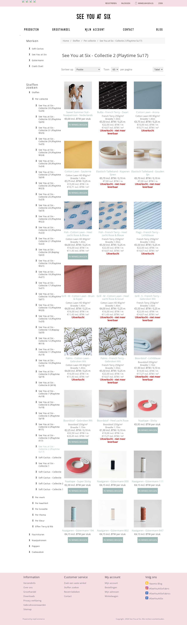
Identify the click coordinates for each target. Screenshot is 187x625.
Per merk (40, 497)
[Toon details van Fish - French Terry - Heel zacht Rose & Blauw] (113, 215)
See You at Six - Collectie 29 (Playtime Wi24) (50, 152)
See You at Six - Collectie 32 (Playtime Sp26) (50, 119)
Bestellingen (111, 587)
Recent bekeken (72, 591)
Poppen (36, 546)
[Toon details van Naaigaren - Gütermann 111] (148, 464)
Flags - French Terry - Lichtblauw (147, 234)
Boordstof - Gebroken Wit (77, 420)
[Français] (31, 2)
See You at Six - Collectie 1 (47, 464)
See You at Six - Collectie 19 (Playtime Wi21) (50, 263)
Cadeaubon (38, 552)
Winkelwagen (111, 596)
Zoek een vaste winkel (75, 583)
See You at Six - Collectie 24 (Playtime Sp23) (50, 208)
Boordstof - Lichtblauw (147, 358)
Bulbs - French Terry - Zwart (112, 112)
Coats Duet (37, 66)
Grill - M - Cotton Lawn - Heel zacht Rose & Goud (113, 298)
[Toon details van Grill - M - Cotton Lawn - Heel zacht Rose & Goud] (113, 279)
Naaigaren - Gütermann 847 (147, 530)
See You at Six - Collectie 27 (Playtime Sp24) (50, 175)
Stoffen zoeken (71, 587)
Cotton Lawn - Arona (147, 112)
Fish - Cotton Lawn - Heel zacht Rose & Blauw (78, 234)
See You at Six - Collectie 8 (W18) (47, 384)
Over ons (28, 587)
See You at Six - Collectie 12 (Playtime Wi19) (50, 341)
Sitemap (27, 609)
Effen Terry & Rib (44, 526)
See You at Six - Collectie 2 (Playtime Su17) (49, 449)
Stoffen (76, 40)
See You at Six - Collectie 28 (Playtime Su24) (50, 164)
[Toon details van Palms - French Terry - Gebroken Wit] (113, 341)
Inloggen (125, 3)
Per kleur (40, 520)
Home (66, 40)
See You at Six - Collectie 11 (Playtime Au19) (50, 352)
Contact (128, 29)
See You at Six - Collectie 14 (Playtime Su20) (50, 319)
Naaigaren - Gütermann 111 (147, 481)
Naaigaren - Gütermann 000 (113, 481)
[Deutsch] (35, 2)
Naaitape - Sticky (147, 420)
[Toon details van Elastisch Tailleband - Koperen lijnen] (113, 154)
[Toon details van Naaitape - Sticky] (148, 404)
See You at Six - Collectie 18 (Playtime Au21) (50, 274)
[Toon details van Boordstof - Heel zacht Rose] (113, 404)
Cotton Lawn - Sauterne (78, 171)
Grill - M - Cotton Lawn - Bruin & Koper (78, 298)
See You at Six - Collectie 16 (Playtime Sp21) (50, 297)
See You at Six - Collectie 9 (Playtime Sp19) (49, 374)
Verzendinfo (29, 583)
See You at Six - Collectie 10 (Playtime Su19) (50, 363)
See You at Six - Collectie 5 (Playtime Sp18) (49, 416)
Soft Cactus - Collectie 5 (51, 457)
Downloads (29, 596)
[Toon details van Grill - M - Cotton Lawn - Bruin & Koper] (78, 279)
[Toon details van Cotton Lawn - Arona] (148, 95)
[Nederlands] (27, 2)
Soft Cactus (38, 48)
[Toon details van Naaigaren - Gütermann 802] (113, 513)
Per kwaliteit (41, 503)
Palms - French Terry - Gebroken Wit (113, 360)
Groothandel (61, 29)
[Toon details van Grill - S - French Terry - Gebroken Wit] (148, 279)
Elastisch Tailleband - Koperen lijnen (113, 173)
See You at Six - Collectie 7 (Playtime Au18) (49, 394)
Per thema (40, 515)
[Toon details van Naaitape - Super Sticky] (78, 464)
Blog (159, 29)
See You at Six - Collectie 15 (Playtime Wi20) (50, 308)
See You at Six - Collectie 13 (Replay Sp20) (49, 330)
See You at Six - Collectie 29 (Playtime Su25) (50, 141)
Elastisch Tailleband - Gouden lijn (147, 173)
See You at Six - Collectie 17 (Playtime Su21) (50, 285)
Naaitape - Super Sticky (78, 481)
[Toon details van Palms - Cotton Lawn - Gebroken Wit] (78, 341)
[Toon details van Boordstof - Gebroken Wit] (78, 404)
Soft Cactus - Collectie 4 (51, 472)
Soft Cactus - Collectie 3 (51, 477)
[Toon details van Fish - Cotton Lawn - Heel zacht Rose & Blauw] (78, 215)
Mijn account (95, 29)
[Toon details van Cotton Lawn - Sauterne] (78, 154)
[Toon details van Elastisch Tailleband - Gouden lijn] (148, 154)
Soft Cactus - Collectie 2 (51, 483)
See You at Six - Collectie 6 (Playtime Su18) (49, 405)
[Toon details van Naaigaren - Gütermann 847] (148, 513)
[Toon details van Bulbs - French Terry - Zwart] (113, 95)
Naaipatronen (39, 540)
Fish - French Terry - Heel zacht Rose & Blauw (113, 234)
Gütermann (38, 60)
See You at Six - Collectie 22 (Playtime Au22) (50, 230)
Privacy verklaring (32, 600)
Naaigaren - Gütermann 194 (78, 530)
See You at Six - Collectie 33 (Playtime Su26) (50, 108)
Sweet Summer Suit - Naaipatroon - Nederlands (78, 114)
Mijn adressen (112, 591)
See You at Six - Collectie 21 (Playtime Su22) (50, 241)
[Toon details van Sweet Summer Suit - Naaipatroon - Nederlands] (78, 95)
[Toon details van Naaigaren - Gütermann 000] (113, 464)
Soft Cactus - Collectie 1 (51, 489)
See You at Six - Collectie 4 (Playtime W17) (49, 427)
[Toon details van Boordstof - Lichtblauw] (148, 341)
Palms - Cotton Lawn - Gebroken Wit (78, 360)
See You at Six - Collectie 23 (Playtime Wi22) (50, 219)
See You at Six (39, 54)
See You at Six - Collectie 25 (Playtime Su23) (50, 197)
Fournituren (38, 534)
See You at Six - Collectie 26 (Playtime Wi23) (50, 186)
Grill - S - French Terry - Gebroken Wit (147, 298)
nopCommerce (39, 619)
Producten (31, 29)
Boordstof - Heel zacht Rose (113, 420)
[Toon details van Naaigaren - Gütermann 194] (78, 513)
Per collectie (90, 40)
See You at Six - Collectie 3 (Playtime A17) (49, 438)
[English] (24, 2)
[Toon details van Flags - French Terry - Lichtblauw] (148, 215)
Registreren (111, 3)
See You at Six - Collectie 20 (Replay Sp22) (49, 252)
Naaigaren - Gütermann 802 (113, 530)
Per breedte (41, 509)
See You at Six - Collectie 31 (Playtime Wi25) (50, 130)
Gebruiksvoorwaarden (34, 604)
